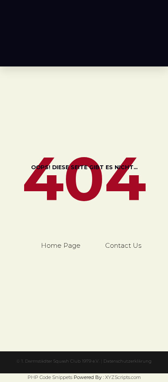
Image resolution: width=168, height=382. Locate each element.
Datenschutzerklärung (127, 361)
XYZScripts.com (123, 377)
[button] (153, 48)
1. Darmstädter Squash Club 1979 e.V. (60, 361)
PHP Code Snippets (50, 377)
